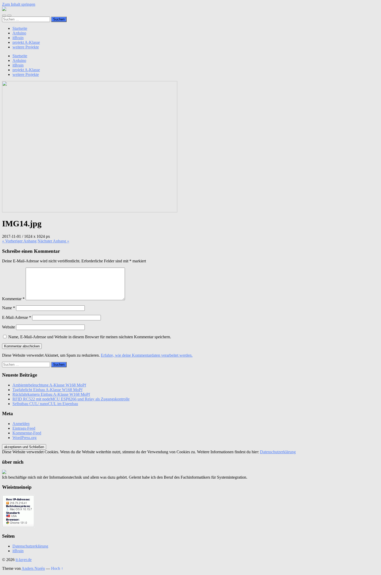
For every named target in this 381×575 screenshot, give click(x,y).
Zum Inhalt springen (18, 4)
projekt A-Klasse (26, 42)
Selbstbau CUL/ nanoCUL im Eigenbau (45, 403)
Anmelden (21, 423)
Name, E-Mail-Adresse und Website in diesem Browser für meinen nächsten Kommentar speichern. (89, 337)
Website (8, 327)
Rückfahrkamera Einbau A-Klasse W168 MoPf (51, 394)
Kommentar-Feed (26, 433)
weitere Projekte (25, 47)
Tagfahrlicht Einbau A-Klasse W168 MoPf (47, 389)
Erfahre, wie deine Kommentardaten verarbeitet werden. (147, 355)
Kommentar (13, 299)
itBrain (18, 37)
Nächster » (53, 241)
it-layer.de (24, 559)
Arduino (19, 33)
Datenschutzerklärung (278, 452)
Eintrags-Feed (23, 428)
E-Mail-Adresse (16, 317)
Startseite (19, 28)
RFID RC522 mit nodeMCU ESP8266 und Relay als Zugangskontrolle (71, 399)
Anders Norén (33, 568)
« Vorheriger (19, 241)
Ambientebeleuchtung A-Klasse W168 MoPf (49, 385)
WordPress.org (24, 437)
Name (8, 308)
